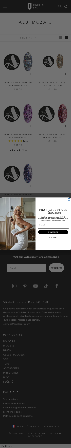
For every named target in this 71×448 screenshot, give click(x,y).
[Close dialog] (69, 199)
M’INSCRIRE (53, 232)
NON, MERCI (53, 237)
